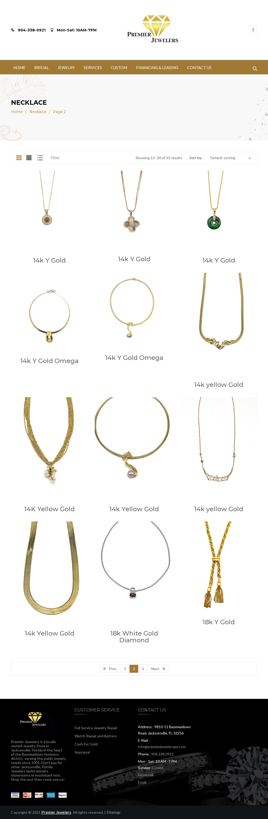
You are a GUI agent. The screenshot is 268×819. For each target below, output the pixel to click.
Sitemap (113, 812)
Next (155, 668)
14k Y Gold (49, 260)
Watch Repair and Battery (96, 736)
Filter (55, 157)
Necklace (37, 111)
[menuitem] (19, 67)
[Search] (255, 67)
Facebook (146, 775)
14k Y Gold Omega (49, 361)
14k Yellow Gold (134, 509)
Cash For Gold (86, 744)
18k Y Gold (218, 622)
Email (142, 782)
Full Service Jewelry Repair (96, 728)
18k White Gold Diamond (134, 636)
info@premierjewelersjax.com (162, 746)
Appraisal (82, 752)
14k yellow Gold (218, 384)
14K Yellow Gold (49, 509)
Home (17, 111)
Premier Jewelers (56, 812)
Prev (112, 668)
